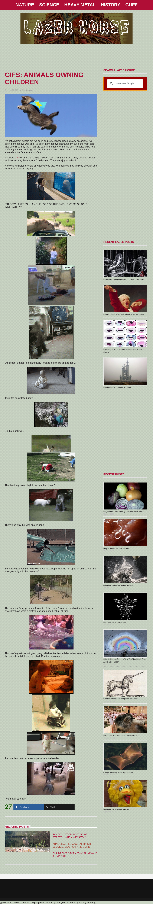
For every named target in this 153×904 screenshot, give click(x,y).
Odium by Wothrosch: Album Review (118, 585)
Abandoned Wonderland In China (117, 387)
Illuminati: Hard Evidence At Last (116, 809)
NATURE (25, 4)
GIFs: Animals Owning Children (44, 78)
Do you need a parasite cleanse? (116, 549)
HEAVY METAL (80, 4)
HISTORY (110, 4)
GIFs (17, 157)
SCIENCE (49, 4)
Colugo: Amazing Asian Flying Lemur (118, 772)
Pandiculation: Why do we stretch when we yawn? (123, 314)
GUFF (131, 4)
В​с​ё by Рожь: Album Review (114, 622)
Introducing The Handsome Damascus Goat (121, 736)
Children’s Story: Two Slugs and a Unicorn (120, 699)
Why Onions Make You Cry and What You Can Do (123, 512)
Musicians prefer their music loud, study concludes (123, 279)
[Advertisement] (76, 57)
